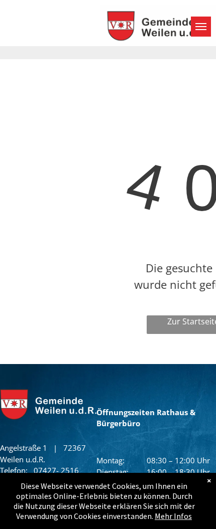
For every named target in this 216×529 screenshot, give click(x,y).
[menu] (201, 27)
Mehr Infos (173, 516)
